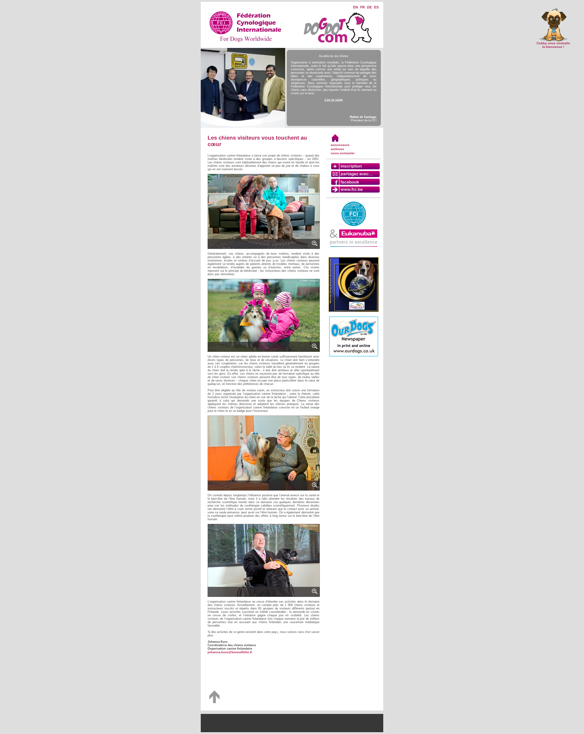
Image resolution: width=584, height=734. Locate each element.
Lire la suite (334, 100)
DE (369, 7)
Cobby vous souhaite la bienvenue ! (553, 45)
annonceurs (340, 145)
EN (355, 7)
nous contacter (343, 153)
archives (337, 149)
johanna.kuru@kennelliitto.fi (230, 652)
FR (362, 7)
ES (376, 7)
